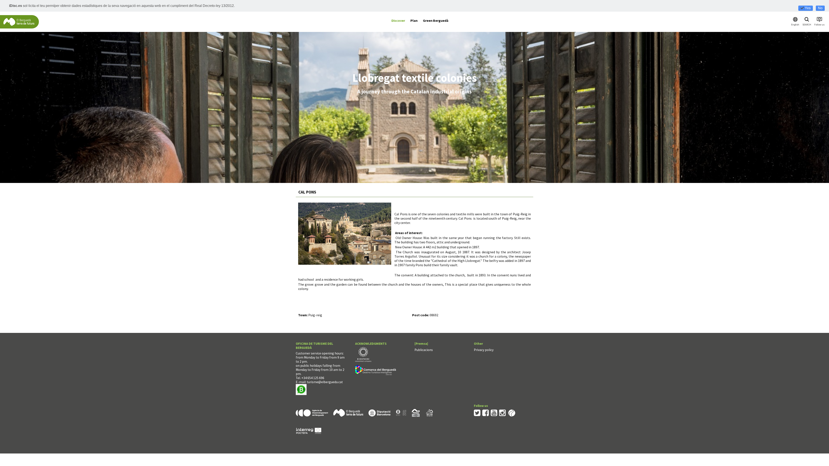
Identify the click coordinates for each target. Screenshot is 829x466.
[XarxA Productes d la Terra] (401, 413)
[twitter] (477, 413)
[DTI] (376, 371)
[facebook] (485, 413)
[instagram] (502, 413)
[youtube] (494, 413)
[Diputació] (379, 413)
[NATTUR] (429, 413)
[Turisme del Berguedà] (19, 21)
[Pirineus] (416, 413)
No (820, 8)
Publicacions (423, 350)
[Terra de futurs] (348, 413)
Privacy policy (484, 350)
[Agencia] (312, 413)
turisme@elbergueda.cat (325, 382)
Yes (807, 8)
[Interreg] (309, 430)
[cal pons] (344, 234)
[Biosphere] (363, 354)
